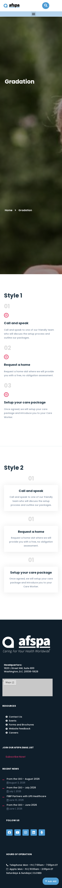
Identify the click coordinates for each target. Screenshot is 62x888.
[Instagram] (25, 832)
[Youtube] (17, 832)
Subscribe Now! (15, 757)
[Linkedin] (34, 832)
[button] (45, 5)
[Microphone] (42, 832)
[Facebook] (9, 832)
